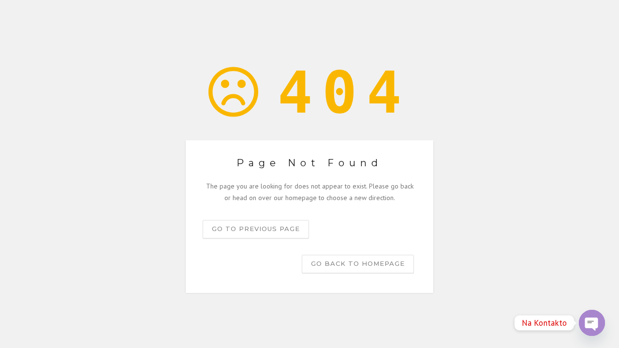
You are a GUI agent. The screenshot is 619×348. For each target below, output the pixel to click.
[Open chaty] (592, 323)
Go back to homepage (358, 263)
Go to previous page (256, 228)
